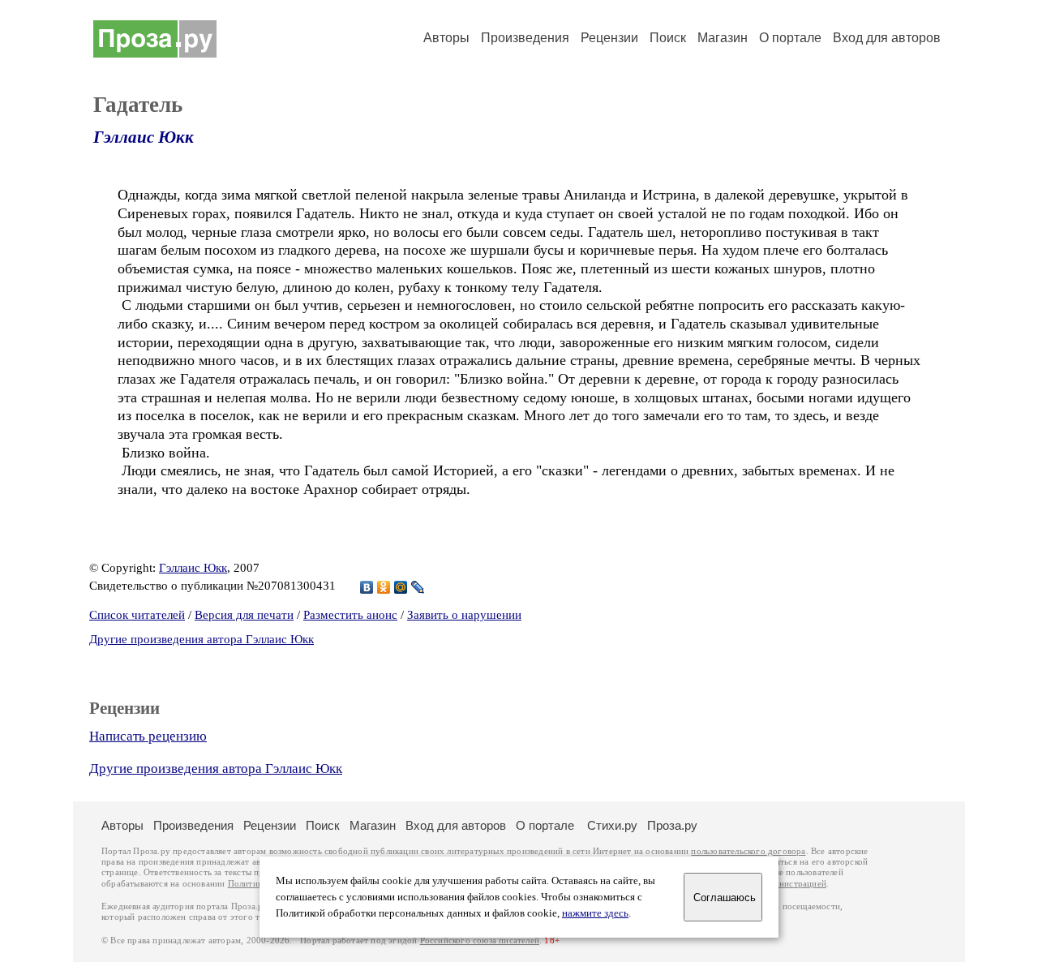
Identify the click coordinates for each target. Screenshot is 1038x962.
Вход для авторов (887, 38)
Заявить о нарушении (464, 614)
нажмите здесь (595, 913)
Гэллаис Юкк (143, 137)
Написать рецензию (148, 736)
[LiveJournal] (418, 587)
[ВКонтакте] (366, 587)
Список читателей (137, 614)
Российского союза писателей (479, 940)
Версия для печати (244, 614)
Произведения (525, 38)
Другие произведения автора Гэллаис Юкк (201, 639)
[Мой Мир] (401, 587)
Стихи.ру (612, 825)
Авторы (446, 38)
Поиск (668, 38)
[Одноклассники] (383, 587)
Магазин (722, 38)
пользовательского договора (748, 851)
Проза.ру (672, 825)
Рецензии (609, 38)
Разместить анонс (350, 614)
